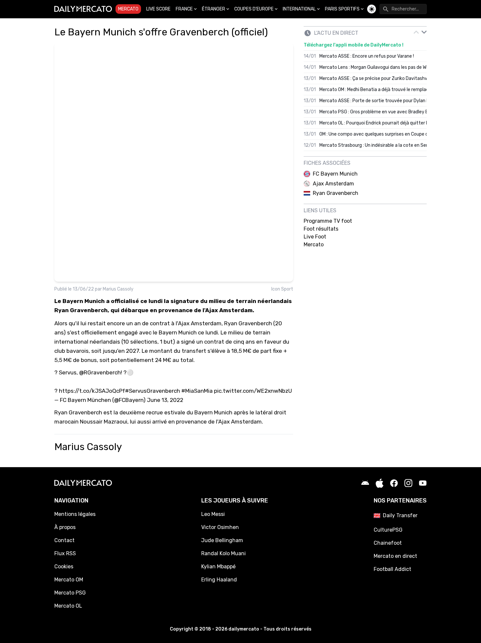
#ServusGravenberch (152, 391)
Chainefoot (388, 543)
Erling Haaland (219, 580)
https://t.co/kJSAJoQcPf (92, 391)
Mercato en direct (395, 556)
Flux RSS (65, 553)
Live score (158, 9)
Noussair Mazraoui (103, 421)
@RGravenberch (100, 372)
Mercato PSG (70, 593)
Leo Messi (213, 514)
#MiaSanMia (197, 391)
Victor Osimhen (220, 527)
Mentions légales (75, 514)
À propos (65, 527)
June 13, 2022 (165, 400)
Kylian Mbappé (218, 566)
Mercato (128, 9)
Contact (64, 540)
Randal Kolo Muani (223, 553)
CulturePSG (388, 530)
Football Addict (392, 569)
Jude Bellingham (222, 540)
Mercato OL (68, 606)
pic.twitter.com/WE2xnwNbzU (253, 391)
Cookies (63, 566)
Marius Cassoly (118, 289)
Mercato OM (68, 580)
